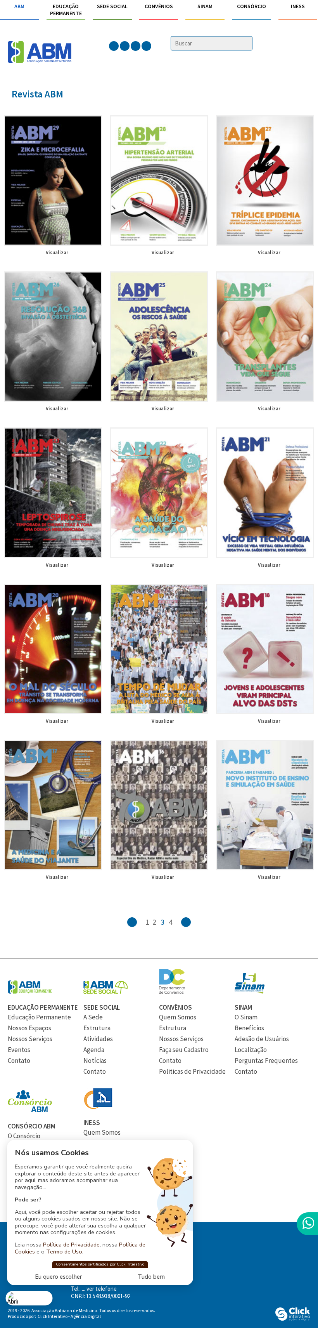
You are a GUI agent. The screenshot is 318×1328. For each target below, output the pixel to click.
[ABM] (39, 53)
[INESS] (97, 1107)
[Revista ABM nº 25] (159, 399)
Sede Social (112, 6)
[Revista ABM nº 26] (53, 399)
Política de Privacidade (71, 1244)
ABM (19, 6)
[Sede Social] (105, 991)
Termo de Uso (64, 1251)
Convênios (159, 6)
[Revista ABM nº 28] (159, 243)
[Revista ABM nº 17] (53, 868)
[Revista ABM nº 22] (159, 556)
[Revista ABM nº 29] (53, 243)
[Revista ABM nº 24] (265, 399)
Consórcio (251, 6)
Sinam (205, 6)
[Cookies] (29, 1298)
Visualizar (57, 252)
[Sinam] (249, 991)
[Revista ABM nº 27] (265, 243)
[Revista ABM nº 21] (265, 556)
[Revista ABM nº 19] (159, 712)
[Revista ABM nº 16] (159, 868)
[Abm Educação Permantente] (30, 991)
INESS (298, 6)
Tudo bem (151, 1277)
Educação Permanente (66, 10)
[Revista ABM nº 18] (265, 712)
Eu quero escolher (58, 1277)
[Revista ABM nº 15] (265, 868)
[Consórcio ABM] (30, 1110)
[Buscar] (247, 44)
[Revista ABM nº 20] (53, 712)
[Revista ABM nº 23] (53, 556)
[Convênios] (172, 991)
